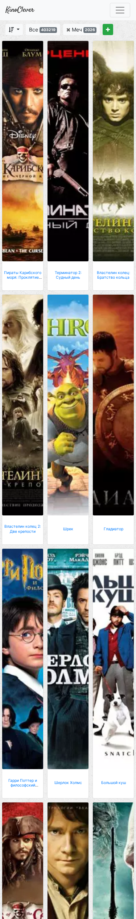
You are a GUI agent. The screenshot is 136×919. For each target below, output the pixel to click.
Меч (82, 29)
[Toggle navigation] (120, 10)
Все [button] (42, 29)
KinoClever (20, 10)
